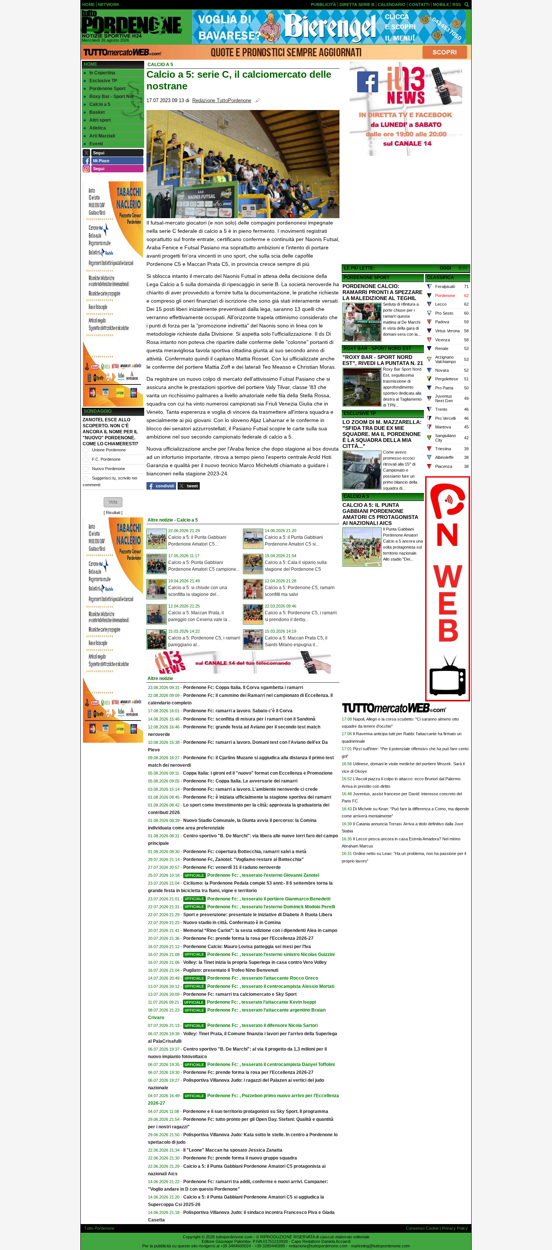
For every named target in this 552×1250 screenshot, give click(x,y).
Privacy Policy (455, 1228)
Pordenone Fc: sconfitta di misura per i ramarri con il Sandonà (249, 719)
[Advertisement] (406, 210)
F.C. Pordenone (106, 459)
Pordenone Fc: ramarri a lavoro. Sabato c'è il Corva (238, 710)
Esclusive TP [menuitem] (103, 80)
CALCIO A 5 (356, 496)
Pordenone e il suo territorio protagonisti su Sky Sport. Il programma (255, 1111)
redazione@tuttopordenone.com (318, 1246)
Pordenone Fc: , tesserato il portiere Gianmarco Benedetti (257, 899)
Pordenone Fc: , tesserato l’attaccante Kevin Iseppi (250, 1002)
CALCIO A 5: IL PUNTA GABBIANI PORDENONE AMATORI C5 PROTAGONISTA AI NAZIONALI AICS (380, 514)
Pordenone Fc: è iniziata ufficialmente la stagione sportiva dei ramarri (257, 797)
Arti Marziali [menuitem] (102, 136)
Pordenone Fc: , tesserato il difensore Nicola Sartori (251, 1025)
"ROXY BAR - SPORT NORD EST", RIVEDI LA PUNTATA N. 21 (382, 360)
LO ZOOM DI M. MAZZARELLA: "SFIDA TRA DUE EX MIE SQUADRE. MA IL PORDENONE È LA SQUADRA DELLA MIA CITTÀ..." (382, 434)
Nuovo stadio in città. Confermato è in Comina (232, 922)
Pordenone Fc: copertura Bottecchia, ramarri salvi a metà (244, 851)
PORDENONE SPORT (366, 277)
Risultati (113, 512)
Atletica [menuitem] (97, 128)
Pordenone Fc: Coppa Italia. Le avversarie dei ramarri (240, 781)
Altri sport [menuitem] (100, 120)
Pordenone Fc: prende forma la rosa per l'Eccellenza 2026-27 (248, 938)
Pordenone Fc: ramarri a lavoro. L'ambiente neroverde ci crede (250, 789)
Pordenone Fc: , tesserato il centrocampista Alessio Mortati (259, 986)
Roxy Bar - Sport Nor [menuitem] (111, 96)
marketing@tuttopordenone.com (380, 1246)
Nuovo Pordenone (108, 468)
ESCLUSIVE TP (360, 413)
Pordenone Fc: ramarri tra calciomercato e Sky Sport (240, 994)
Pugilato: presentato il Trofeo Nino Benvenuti (230, 970)
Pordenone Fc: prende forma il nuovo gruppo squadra (240, 1158)
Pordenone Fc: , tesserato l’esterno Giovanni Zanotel (252, 875)
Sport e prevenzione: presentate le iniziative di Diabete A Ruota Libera (257, 914)
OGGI (445, 268)
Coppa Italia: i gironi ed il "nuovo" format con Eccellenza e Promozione (258, 773)
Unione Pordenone (109, 450)
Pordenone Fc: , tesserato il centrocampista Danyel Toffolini (260, 1064)
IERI (462, 268)
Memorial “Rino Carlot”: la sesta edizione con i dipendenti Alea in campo (260, 930)
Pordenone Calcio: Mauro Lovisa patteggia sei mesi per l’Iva (247, 946)
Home (90, 64)
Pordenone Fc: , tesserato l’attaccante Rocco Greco (251, 978)
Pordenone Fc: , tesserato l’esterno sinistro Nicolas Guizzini (260, 954)
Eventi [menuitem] (96, 143)
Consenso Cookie (422, 1228)
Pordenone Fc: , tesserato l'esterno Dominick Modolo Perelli (260, 906)
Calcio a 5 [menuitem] (99, 104)
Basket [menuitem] (97, 112)
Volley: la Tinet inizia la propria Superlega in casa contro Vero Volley (255, 962)
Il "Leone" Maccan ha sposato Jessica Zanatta (232, 1150)
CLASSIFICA (440, 277)
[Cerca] (467, 4)
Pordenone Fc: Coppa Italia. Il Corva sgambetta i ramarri (243, 687)
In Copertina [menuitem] (102, 72)
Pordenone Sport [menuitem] (107, 88)
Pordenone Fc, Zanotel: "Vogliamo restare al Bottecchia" (243, 859)
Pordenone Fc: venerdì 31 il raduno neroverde (232, 867)
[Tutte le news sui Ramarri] (131, 24)
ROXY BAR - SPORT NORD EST (377, 348)
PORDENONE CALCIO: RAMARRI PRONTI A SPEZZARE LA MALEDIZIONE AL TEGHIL (382, 292)
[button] (113, 502)
